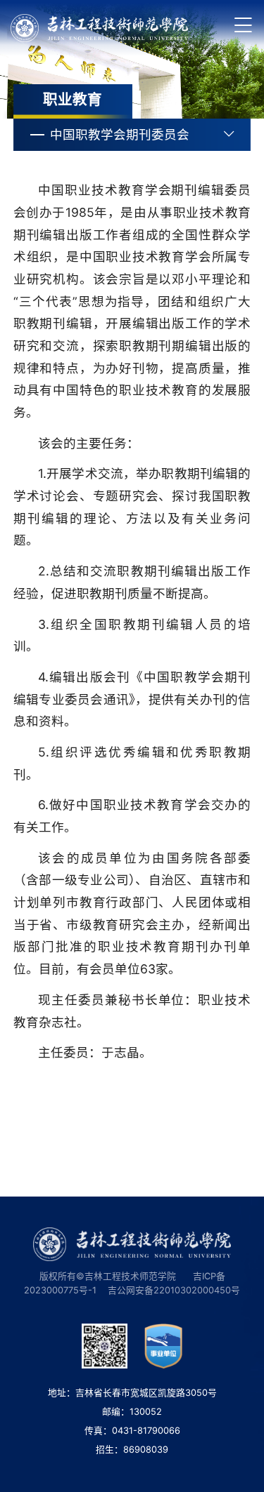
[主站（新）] (99, 28)
